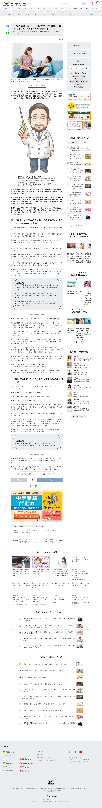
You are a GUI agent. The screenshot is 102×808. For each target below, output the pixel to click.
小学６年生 (15, 532)
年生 (50, 8)
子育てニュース (39, 526)
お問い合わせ (72, 757)
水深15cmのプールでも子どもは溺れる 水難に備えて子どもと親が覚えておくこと (25, 541)
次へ (50, 480)
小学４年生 (44, 530)
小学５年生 (53, 530)
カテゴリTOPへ (37, 541)
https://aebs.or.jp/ (51, 791)
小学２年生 (25, 530)
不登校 (83, 76)
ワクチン (29, 526)
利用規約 (78, 757)
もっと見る (79, 225)
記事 (16, 20)
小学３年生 (34, 530)
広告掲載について (73, 759)
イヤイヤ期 (85, 81)
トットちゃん (79, 79)
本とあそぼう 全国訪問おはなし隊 (45, 760)
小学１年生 (15, 530)
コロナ (14, 526)
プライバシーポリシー (83, 759)
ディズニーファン (41, 754)
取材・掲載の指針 (87, 762)
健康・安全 (21, 20)
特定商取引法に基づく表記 (75, 762)
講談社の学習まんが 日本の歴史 (45, 757)
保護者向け (95, 8)
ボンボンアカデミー (42, 751)
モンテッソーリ (80, 84)
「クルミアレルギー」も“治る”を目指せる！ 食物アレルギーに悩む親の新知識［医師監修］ (49, 541)
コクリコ (79, 344)
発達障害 (76, 76)
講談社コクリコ (70, 332)
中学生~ (88, 8)
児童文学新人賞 (80, 87)
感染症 (21, 526)
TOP (12, 20)
